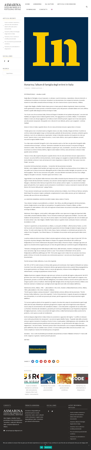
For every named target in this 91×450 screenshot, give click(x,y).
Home (27, 4)
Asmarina (37, 4)
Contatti (43, 9)
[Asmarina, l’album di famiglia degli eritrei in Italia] (56, 49)
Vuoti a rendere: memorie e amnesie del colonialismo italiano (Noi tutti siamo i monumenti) (31, 390)
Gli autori (49, 4)
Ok (41, 447)
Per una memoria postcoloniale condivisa (64, 388)
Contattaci (40, 419)
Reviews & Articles (37, 88)
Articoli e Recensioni (66, 4)
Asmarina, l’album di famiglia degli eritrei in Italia (12, 33)
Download (31, 9)
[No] (89, 445)
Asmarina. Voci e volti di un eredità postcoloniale (48, 388)
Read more (48, 447)
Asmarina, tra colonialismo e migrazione (81, 388)
